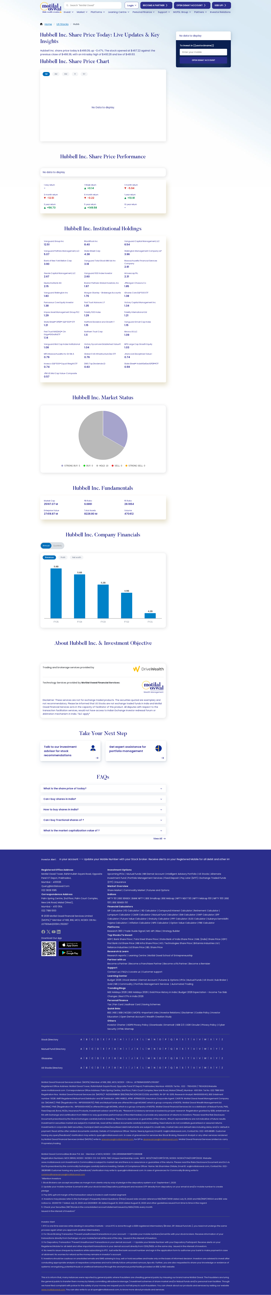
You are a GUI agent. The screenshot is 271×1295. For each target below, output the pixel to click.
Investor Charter (116, 1024)
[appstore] (70, 944)
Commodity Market (134, 890)
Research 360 (114, 931)
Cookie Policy (202, 1012)
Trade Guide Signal (134, 931)
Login (130, 5)
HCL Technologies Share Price (176, 943)
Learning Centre (137, 955)
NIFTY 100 (218, 898)
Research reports (116, 955)
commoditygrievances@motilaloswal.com (63, 1174)
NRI (115, 984)
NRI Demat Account (154, 873)
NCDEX (128, 1012)
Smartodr (169, 1024)
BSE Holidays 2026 (138, 992)
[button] (67, 5)
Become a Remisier (199, 963)
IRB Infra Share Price (147, 943)
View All (157, 838)
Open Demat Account (189, 5)
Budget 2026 (114, 980)
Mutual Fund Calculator (165, 914)
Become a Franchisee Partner (145, 963)
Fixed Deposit (171, 878)
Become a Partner (154, 5)
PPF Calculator (179, 918)
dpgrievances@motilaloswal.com (160, 1139)
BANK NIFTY (138, 898)
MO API (150, 931)
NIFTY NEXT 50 (183, 898)
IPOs (183, 980)
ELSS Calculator (197, 918)
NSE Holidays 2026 (117, 992)
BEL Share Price (154, 947)
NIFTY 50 (112, 898)
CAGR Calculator (141, 914)
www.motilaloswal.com (53, 1289)
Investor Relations (170, 1012)
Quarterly (57, 545)
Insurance (120, 882)
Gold (109, 984)
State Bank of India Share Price (176, 939)
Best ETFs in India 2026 (131, 996)
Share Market (114, 890)
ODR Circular (193, 1024)
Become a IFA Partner (175, 963)
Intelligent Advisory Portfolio (181, 873)
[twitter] (48, 933)
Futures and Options (158, 890)
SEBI (121, 1012)
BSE (109, 1012)
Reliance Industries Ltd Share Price (126, 947)
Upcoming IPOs (115, 873)
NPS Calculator (160, 922)
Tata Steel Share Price (146, 939)
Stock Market (130, 980)
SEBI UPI (219, 5)
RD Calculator (149, 910)
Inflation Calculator (140, 922)
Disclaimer (187, 1012)
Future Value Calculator (134, 918)
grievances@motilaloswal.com (117, 1139)
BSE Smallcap (153, 898)
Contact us (113, 971)
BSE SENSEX (124, 898)
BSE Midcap (168, 898)
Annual (46, 545)
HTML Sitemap (126, 1028)
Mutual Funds (134, 873)
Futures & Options (169, 980)
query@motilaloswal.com (55, 886)
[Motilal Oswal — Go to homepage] (51, 8)
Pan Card (118, 1004)
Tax (109, 1004)
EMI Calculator (187, 914)
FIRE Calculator (207, 922)
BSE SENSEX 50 (120, 902)
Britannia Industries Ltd (206, 943)
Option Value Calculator (183, 922)
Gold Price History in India (163, 992)
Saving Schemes (151, 1004)
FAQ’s (125, 971)
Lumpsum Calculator (118, 914)
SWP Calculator (205, 914)
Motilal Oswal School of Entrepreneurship (170, 955)
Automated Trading (182, 984)
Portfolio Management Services (145, 878)
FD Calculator (131, 910)
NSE (115, 1012)
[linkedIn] (59, 933)
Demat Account (148, 980)
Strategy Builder (171, 931)
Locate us (135, 971)
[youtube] (54, 933)
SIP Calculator (114, 910)
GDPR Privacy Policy (137, 1024)
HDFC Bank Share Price (119, 939)
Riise (158, 931)
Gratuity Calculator (159, 918)
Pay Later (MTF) (189, 878)
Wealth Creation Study (159, 1016)
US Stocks (204, 873)
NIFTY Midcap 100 (202, 898)
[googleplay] (70, 952)
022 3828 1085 (49, 890)
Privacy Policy (209, 1024)
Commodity (126, 984)
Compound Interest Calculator (175, 910)
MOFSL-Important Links (146, 1012)
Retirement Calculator (206, 910)
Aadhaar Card (132, 1004)
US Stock (208, 980)
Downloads (156, 1024)
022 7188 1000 (48, 910)
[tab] (46, 74)
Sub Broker (220, 980)
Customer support (152, 971)
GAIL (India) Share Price (208, 939)
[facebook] (43, 933)
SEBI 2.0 (180, 1024)
